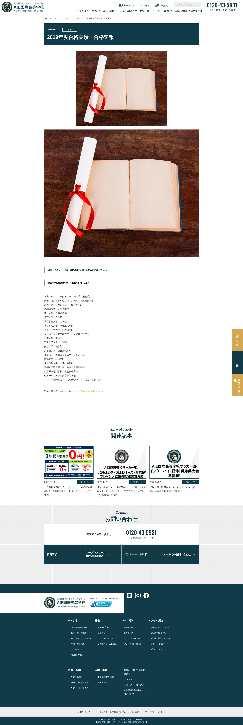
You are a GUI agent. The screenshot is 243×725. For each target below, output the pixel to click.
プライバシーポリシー (155, 712)
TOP (46, 18)
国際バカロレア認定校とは (188, 11)
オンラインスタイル (160, 644)
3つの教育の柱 (104, 627)
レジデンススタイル (160, 627)
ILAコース (128, 633)
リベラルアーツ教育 (106, 638)
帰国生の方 (102, 682)
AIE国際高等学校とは (80, 627)
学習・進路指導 (78, 644)
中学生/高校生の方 (106, 677)
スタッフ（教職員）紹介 (82, 633)
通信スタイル (157, 649)
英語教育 (101, 633)
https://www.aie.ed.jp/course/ (90, 391)
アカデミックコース (133, 638)
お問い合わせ (161, 5)
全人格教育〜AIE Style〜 (108, 644)
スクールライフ (78, 649)
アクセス (144, 5)
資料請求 (237, 362)
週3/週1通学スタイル (160, 638)
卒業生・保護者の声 (80, 688)
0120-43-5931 (141, 532)
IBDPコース (129, 627)
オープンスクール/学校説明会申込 (111, 712)
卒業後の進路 (77, 677)
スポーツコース (131, 644)
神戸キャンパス (127, 5)
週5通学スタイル (158, 633)
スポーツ (79, 18)
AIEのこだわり (77, 655)
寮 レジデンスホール (81, 638)
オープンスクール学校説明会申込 (239, 385)
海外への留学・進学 (80, 682)
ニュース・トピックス (61, 18)
